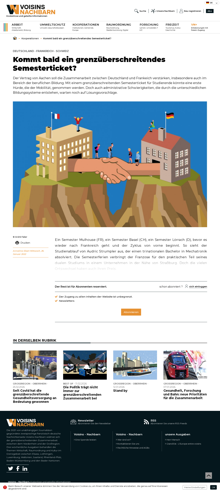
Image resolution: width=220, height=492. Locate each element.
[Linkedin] (25, 468)
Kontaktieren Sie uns (128, 443)
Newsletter (86, 420)
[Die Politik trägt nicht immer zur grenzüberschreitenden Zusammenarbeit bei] (85, 365)
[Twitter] (10, 468)
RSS (153, 420)
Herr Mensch (173, 439)
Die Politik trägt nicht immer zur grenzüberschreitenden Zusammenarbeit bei (82, 392)
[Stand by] (135, 365)
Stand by (120, 391)
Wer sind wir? (124, 439)
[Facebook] (17, 468)
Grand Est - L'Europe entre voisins (184, 443)
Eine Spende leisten (85, 439)
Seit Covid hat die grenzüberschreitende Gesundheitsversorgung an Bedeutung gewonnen (34, 396)
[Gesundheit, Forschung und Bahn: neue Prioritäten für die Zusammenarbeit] (185, 365)
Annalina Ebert (21, 251)
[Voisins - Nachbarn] (15, 38)
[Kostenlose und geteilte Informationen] (30, 9)
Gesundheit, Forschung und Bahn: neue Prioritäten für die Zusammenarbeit (185, 394)
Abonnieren (131, 312)
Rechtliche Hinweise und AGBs (133, 447)
